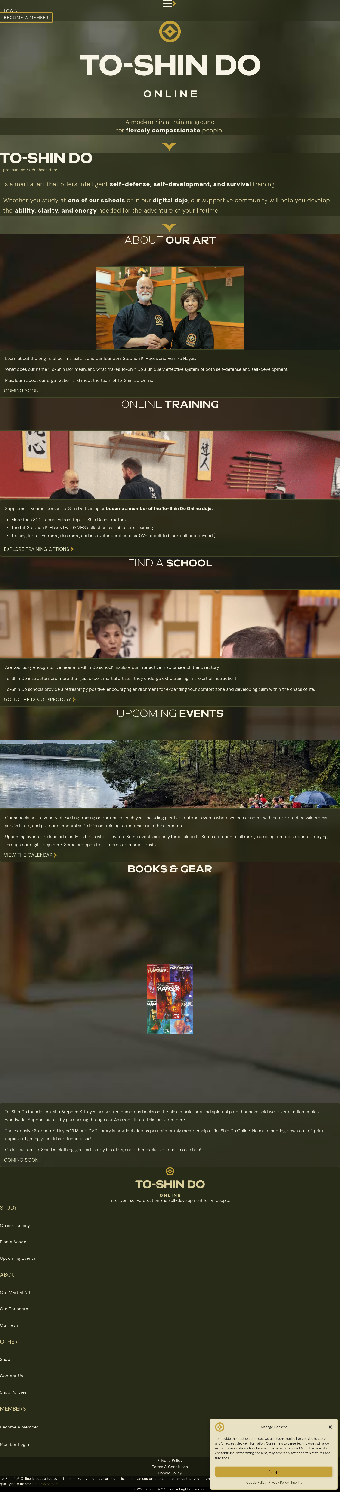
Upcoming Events (17, 1258)
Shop (5, 1359)
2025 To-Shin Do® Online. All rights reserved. (170, 1489)
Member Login (14, 1444)
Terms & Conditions (170, 1466)
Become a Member (19, 1427)
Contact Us (11, 1375)
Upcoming (170, 714)
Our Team (10, 1325)
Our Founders (14, 1308)
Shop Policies (13, 1392)
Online (170, 405)
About (170, 240)
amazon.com (48, 1484)
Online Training (15, 1225)
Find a (170, 563)
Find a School (14, 1241)
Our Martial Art (15, 1292)
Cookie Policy (170, 1473)
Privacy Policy (169, 1460)
